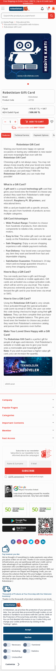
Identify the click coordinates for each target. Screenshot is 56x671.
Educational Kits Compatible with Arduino (21, 24)
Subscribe (28, 470)
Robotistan (33, 97)
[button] (28, 84)
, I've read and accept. (26, 476)
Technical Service (21, 135)
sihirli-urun (10, 384)
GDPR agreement (16, 476)
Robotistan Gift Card (12, 27)
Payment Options (41, 135)
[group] (28, 56)
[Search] (51, 16)
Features (6, 135)
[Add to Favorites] (51, 122)
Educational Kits (23, 22)
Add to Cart (36, 121)
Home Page (8, 22)
